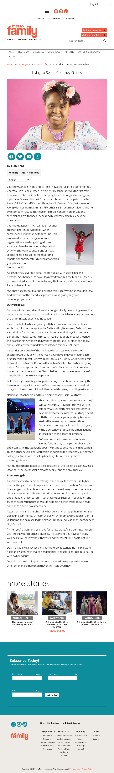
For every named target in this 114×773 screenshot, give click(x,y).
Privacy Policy (87, 769)
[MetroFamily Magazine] (22, 31)
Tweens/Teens (91, 617)
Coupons (97, 739)
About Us (40, 18)
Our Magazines (55, 18)
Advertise (70, 18)
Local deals (54, 52)
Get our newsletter (92, 35)
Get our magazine (92, 30)
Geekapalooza (15, 56)
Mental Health (22, 617)
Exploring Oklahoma (64, 754)
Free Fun (96, 735)
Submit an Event (48, 745)
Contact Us (47, 749)
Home (11, 52)
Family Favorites (80, 742)
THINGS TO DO (22, 52)
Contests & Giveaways (89, 52)
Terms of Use (75, 769)
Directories (39, 52)
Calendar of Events (64, 735)
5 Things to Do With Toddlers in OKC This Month (57, 624)
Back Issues (73, 723)
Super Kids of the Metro (44, 64)
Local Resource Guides (80, 737)
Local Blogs (80, 745)
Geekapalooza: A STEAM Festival (64, 740)
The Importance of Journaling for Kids (22, 623)
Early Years (57, 617)
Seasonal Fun (64, 745)
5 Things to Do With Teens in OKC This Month (91, 623)
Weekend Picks (64, 749)
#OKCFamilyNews (23, 64)
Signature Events (48, 742)
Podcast (80, 749)
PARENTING (69, 52)
